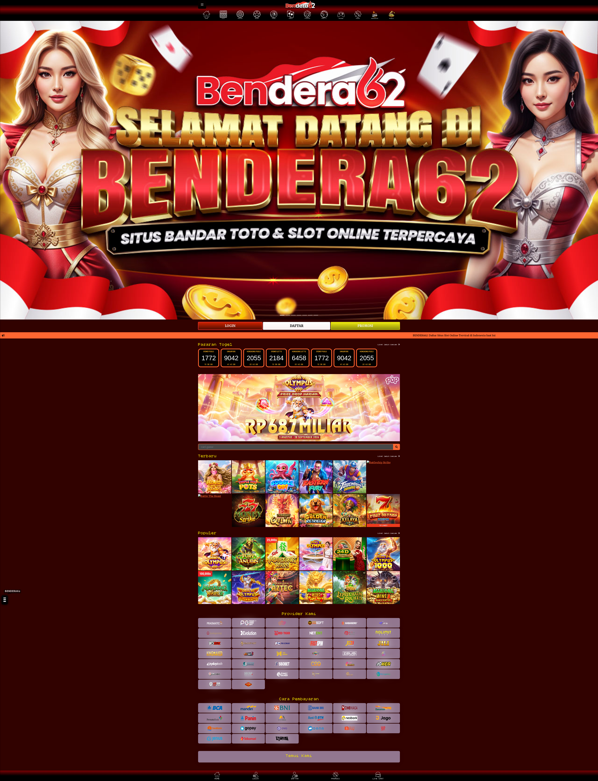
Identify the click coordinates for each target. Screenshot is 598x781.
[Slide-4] (304, 315)
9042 (276, 358)
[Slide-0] (282, 315)
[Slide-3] (299, 315)
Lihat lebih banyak (387, 345)
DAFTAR (296, 326)
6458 (231, 358)
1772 (254, 358)
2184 (209, 358)
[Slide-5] (310, 315)
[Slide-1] (287, 315)
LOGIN (230, 326)
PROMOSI (365, 326)
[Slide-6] (315, 315)
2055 (299, 358)
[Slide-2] (293, 315)
